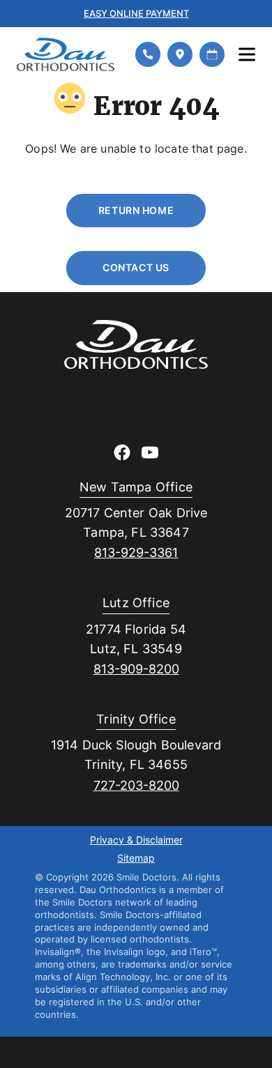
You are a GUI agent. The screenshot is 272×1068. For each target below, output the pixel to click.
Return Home (136, 210)
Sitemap (136, 859)
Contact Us (136, 267)
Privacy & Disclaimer (136, 840)
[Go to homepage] (67, 54)
